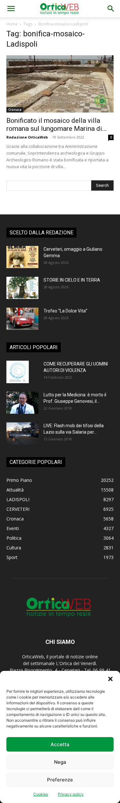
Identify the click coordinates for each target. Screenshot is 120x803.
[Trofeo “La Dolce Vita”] (22, 319)
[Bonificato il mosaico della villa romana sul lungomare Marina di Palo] (60, 84)
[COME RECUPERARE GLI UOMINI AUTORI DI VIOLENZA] (17, 372)
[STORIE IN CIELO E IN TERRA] (22, 288)
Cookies (40, 794)
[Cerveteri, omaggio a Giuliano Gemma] (22, 257)
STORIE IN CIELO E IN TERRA (72, 280)
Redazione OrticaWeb (27, 137)
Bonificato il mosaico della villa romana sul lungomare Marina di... (56, 124)
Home (12, 24)
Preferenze (60, 780)
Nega (60, 762)
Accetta (60, 744)
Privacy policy (71, 794)
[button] (110, 679)
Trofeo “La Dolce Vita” (65, 310)
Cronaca (14, 109)
